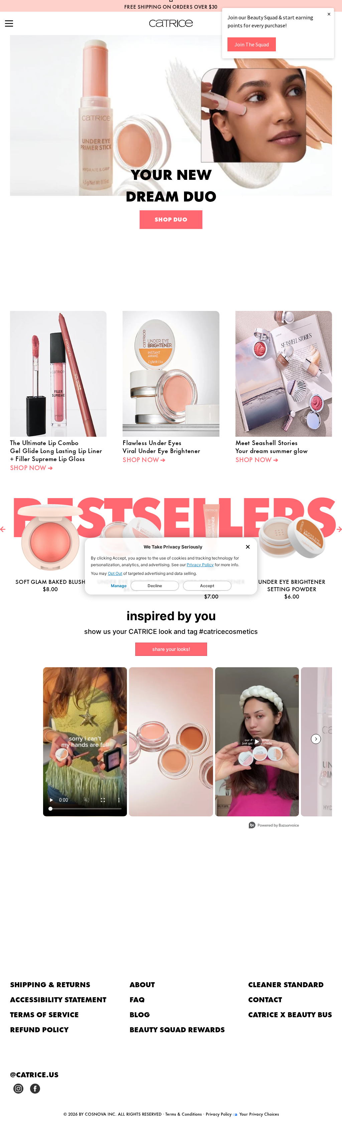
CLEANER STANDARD (286, 984)
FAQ (137, 999)
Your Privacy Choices (258, 1113)
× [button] (329, 14)
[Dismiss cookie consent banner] (248, 547)
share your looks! (171, 649)
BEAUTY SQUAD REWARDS (177, 1029)
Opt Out (115, 573)
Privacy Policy (200, 564)
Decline (155, 585)
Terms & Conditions (183, 1113)
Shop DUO (171, 219)
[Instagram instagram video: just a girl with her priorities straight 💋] (85, 741)
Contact (265, 999)
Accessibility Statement (58, 999)
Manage (119, 585)
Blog (140, 1014)
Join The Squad (251, 44)
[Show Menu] (9, 24)
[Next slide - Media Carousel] (316, 739)
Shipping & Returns (50, 984)
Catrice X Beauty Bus (290, 1014)
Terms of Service (44, 1014)
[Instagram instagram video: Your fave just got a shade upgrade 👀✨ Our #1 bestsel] (257, 741)
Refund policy (39, 1029)
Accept (207, 585)
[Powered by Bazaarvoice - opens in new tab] (274, 826)
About (142, 984)
